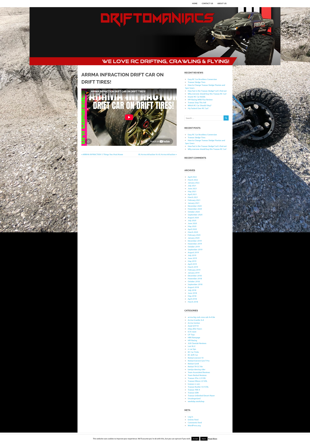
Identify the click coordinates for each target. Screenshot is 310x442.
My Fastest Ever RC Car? (198, 108)
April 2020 (192, 229)
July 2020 (192, 220)
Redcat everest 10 (195, 357)
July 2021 (192, 185)
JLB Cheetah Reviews (197, 343)
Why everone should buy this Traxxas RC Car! (207, 93)
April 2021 (192, 194)
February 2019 (194, 269)
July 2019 (192, 255)
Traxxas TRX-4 (194, 389)
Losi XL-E (191, 346)
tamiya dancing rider (196, 369)
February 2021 (194, 200)
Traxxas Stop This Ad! (197, 102)
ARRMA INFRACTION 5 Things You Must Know (103, 154)
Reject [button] (204, 439)
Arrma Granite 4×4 (196, 320)
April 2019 (192, 264)
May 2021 (192, 191)
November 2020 (195, 209)
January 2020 (193, 238)
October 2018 (194, 281)
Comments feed (195, 422)
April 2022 (192, 177)
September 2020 (195, 214)
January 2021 (193, 203)
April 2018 (192, 299)
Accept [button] (195, 439)
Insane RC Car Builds (196, 96)
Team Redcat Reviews (197, 375)
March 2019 (193, 267)
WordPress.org (194, 425)
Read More (212, 439)
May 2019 (192, 261)
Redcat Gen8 (193, 363)
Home (194, 3)
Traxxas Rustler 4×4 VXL (198, 386)
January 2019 (193, 272)
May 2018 (192, 296)
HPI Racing (192, 340)
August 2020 (193, 217)
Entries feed (193, 419)
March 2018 (193, 301)
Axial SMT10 (193, 326)
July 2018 (192, 290)
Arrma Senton (194, 323)
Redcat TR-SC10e (195, 366)
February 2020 (194, 235)
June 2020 (192, 223)
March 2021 (193, 197)
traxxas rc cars (194, 384)
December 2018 (195, 275)
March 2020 (193, 232)
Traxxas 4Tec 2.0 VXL (197, 378)
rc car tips (192, 349)
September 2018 (195, 284)
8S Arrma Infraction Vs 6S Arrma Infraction (156, 154)
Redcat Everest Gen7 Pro (198, 360)
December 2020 (195, 206)
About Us (221, 3)
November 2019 (195, 243)
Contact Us (207, 3)
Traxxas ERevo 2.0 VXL (197, 381)
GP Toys (191, 334)
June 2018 (192, 293)
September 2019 (195, 249)
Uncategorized (194, 398)
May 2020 (192, 226)
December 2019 (195, 240)
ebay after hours (195, 328)
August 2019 (193, 252)
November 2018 (195, 278)
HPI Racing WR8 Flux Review (200, 99)
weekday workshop (196, 401)
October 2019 (194, 246)
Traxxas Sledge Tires (196, 82)
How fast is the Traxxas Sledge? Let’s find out (207, 91)
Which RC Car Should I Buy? (199, 105)
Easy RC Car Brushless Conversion (202, 79)
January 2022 (193, 182)
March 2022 (193, 179)
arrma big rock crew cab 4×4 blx (201, 317)
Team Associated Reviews (199, 372)
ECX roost (192, 331)
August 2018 (193, 287)
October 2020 (194, 211)
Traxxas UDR (193, 392)
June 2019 (192, 258)
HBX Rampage (194, 337)
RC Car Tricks (193, 352)
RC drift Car (193, 355)
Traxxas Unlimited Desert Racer (201, 395)
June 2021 (192, 188)
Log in (190, 416)
